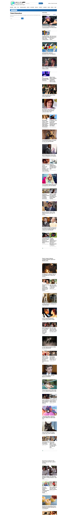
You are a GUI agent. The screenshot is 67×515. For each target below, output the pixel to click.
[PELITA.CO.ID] (18, 3)
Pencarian (41, 3)
